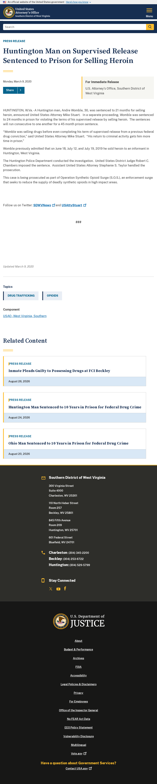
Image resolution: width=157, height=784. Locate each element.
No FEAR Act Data (78, 718)
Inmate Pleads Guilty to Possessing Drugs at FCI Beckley (59, 371)
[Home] (27, 17)
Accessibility (78, 675)
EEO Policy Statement (79, 727)
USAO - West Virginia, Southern (25, 316)
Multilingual (78, 744)
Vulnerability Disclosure (78, 736)
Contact (77, 768)
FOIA (78, 666)
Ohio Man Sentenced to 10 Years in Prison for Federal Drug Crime (68, 443)
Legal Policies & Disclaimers (78, 684)
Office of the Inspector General (78, 710)
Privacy (78, 692)
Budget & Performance (78, 649)
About (78, 640)
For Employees (78, 701)
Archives (78, 658)
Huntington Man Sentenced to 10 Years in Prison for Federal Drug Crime (74, 407)
